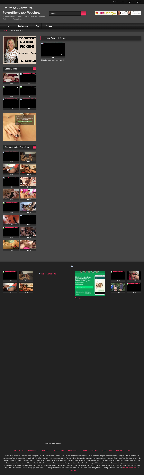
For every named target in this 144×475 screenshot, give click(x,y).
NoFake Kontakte (123, 451)
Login (129, 2)
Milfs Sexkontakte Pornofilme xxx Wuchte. (21, 10)
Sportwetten (107, 451)
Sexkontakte (73, 451)
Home (9, 26)
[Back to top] (137, 468)
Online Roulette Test (90, 451)
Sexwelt (45, 451)
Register (138, 2)
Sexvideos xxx (58, 451)
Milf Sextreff (19, 451)
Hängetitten (72, 470)
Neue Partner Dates (130, 468)
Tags (37, 26)
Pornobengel (33, 451)
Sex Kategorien (23, 26)
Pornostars (49, 26)
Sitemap (78, 298)
